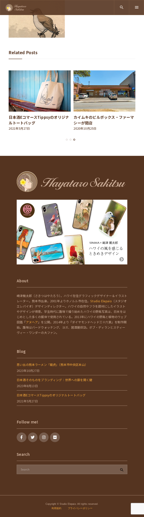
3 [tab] (74, 143)
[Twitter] (33, 437)
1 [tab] (67, 143)
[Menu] (136, 7)
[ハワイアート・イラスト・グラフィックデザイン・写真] (16, 7)
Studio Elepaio (101, 301)
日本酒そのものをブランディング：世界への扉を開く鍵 (54, 380)
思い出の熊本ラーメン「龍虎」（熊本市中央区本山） (52, 364)
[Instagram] (44, 437)
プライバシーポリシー (80, 508)
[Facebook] (21, 437)
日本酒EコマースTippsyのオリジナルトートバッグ (51, 395)
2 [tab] (70, 143)
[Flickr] (55, 437)
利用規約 (57, 508)
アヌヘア (32, 322)
